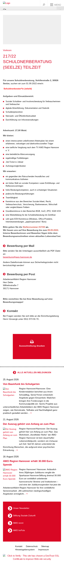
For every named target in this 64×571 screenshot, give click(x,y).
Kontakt (18, 546)
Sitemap (45, 546)
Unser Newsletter (21, 508)
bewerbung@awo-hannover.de (17, 257)
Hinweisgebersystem (25, 549)
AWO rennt (18, 523)
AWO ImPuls (19, 530)
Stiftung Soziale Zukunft (24, 515)
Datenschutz (32, 546)
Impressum (43, 549)
